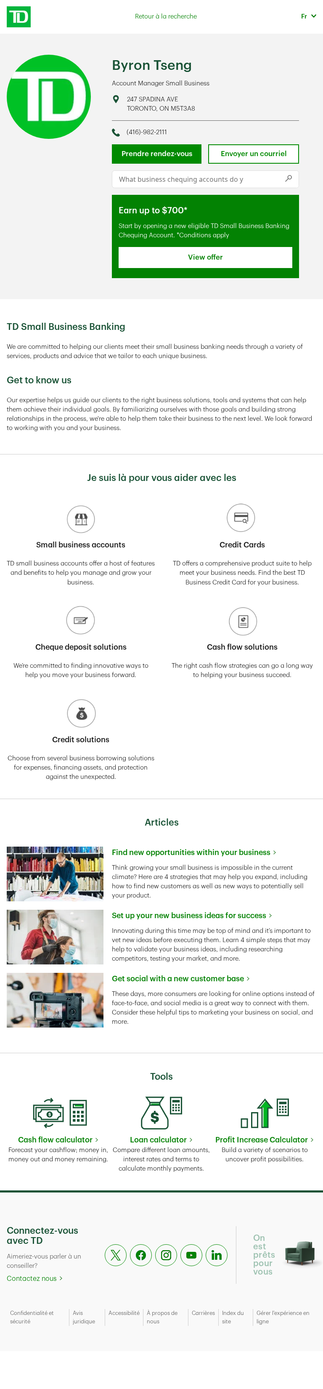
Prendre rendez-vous (157, 153)
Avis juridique (84, 1317)
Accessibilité (124, 1313)
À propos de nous (162, 1317)
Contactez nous (32, 1278)
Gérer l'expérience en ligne (283, 1317)
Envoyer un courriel (254, 153)
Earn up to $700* (153, 211)
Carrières (203, 1313)
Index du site (233, 1317)
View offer (205, 257)
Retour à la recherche (166, 16)
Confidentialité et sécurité (32, 1317)
